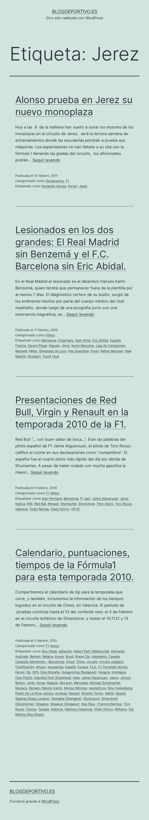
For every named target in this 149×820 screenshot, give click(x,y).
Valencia (21, 509)
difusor (41, 667)
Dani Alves (83, 340)
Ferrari (72, 186)
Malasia (52, 683)
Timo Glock (104, 504)
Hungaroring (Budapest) (79, 672)
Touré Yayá (50, 356)
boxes (59, 656)
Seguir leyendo (46, 160)
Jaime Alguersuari (105, 498)
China (80, 662)
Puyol (95, 351)
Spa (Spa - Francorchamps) (101, 704)
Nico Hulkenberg (119, 688)
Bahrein (35, 656)
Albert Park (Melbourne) (91, 651)
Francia (20, 345)
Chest (70, 662)
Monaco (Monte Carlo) (45, 688)
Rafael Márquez (111, 351)
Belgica (47, 656)
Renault (53, 504)
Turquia (43, 709)
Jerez (83, 186)
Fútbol (50, 335)
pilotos (48, 693)
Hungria (104, 672)
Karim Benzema (82, 345)
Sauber (121, 693)
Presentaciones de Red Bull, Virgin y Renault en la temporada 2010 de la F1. (71, 412)
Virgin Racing (39, 509)
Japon (114, 677)
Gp (28, 672)
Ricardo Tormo (92, 693)
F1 (67, 181)
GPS (35, 672)
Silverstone (86, 504)
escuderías (55, 667)
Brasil (70, 656)
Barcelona (49, 340)
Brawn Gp (82, 656)
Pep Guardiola (78, 351)
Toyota (31, 709)
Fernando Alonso (54, 186)
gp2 (87, 498)
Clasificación (24, 667)
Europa (83, 667)
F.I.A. (93, 667)
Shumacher (69, 504)
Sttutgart (34, 356)
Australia (21, 656)
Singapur (42, 704)
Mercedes (81, 683)
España (115, 340)
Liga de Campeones (110, 345)
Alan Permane (52, 498)
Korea (41, 683)
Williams (121, 709)
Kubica (20, 504)
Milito (33, 351)
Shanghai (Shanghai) (66, 698)
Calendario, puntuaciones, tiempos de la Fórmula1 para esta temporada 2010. (74, 565)
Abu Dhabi (49, 651)
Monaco (21, 688)
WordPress (50, 801)
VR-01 (75, 509)
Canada (114, 656)
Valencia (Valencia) (78, 709)
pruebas (61, 693)
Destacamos (55, 181)
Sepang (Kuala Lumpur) (32, 698)
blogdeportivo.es (74, 11)
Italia (76, 677)
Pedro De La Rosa (28, 693)
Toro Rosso (123, 504)
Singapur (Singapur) (65, 704)
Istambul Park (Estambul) (52, 677)
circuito (91, 662)
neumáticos (97, 688)
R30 (30, 504)
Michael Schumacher (105, 683)
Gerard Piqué (37, 345)
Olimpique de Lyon (52, 351)
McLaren (66, 683)
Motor (54, 493)
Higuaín (54, 345)
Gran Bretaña (50, 672)
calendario (99, 656)
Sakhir (109, 693)
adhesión (65, 651)
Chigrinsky (65, 340)
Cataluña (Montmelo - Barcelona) (39, 662)
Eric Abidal (100, 340)
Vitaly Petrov (59, 509)
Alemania (117, 651)
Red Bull (40, 504)
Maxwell (21, 351)
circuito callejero (111, 662)
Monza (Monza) (75, 688)
